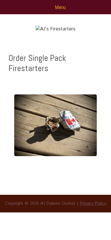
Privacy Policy (93, 203)
